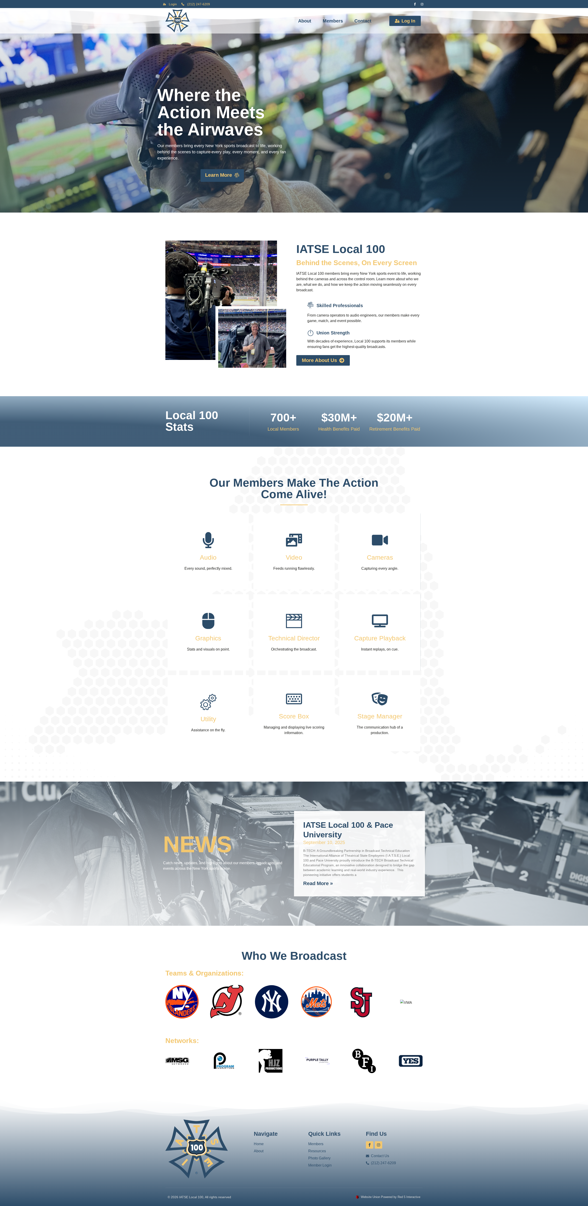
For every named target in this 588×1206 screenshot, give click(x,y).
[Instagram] (422, 4)
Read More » (318, 883)
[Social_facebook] (415, 4)
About (304, 20)
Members (333, 20)
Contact (362, 20)
